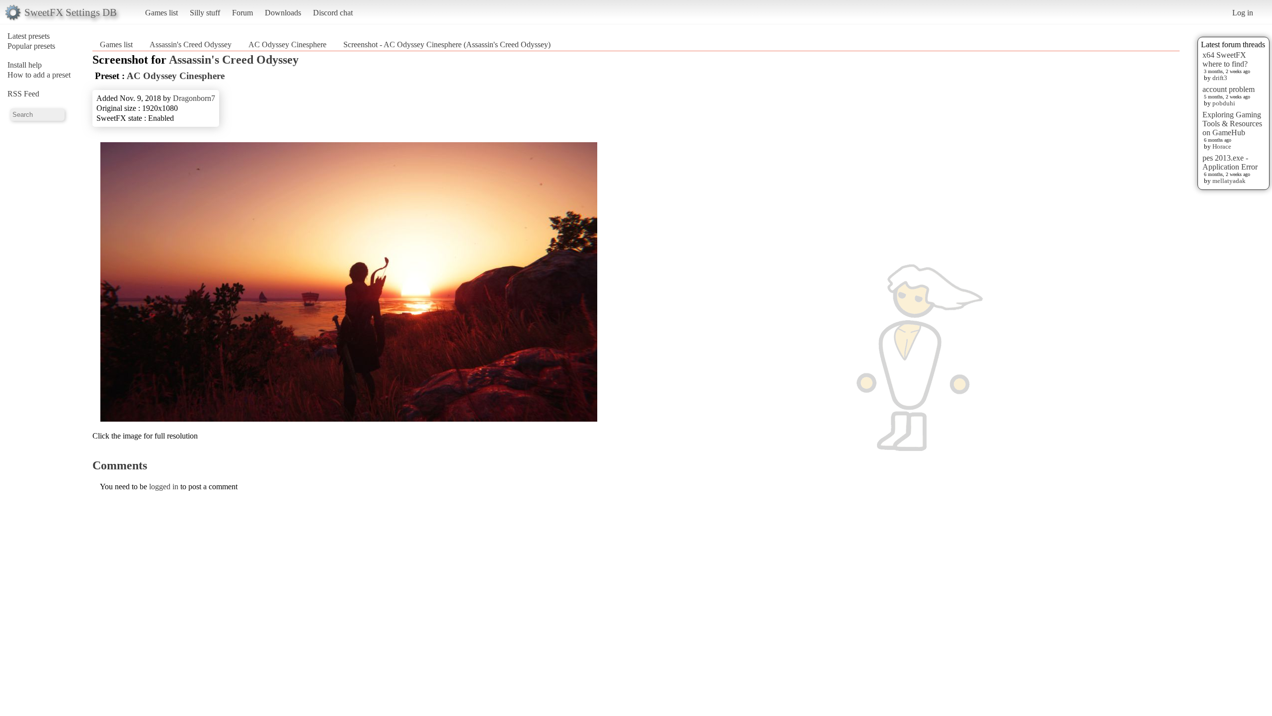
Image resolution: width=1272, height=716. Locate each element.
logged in (163, 486)
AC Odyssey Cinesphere (287, 44)
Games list (161, 12)
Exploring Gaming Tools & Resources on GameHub (1232, 123)
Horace (1221, 146)
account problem (1228, 89)
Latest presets (28, 36)
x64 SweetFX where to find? (1225, 59)
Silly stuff (205, 12)
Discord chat (333, 12)
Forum (242, 12)
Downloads (283, 12)
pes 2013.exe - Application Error (1230, 162)
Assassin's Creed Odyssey (191, 44)
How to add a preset (39, 75)
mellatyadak (1229, 180)
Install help (24, 65)
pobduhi (1223, 103)
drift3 (1219, 78)
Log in (1242, 12)
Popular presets (31, 46)
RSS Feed (23, 94)
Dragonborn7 (194, 98)
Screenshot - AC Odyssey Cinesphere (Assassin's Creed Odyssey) (447, 44)
